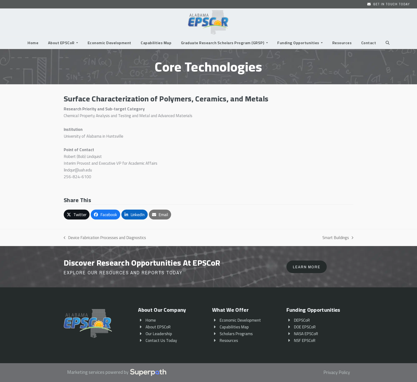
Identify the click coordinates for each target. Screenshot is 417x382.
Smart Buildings (335, 237)
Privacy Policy (336, 372)
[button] (387, 43)
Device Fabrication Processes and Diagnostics (105, 237)
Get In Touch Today (391, 4)
